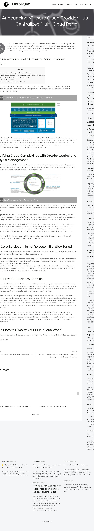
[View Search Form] (91, 4)
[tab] (32, 414)
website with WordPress (47, 496)
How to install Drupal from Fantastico (75, 465)
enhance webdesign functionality (43, 503)
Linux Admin (43, 29)
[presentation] (58, 388)
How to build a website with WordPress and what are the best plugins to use (47, 489)
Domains (90, 345)
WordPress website (39, 508)
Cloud (89, 331)
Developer (83, 4)
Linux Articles (72, 4)
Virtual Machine (58, 4)
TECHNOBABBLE (39, 461)
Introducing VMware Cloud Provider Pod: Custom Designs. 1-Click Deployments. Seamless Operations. (57, 354)
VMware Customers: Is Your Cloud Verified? (54, 406)
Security (90, 338)
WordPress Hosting (39, 483)
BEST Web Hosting (9, 461)
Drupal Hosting (70, 461)
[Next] (78, 393)
